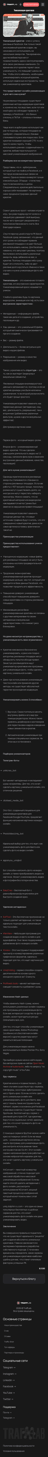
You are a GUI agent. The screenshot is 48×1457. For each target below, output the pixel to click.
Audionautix (18, 1066)
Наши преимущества (13, 1325)
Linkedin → (9, 1380)
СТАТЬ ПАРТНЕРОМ (31, 5)
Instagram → (10, 1373)
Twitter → (8, 1399)
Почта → (7, 1412)
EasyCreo (7, 890)
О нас (6, 1331)
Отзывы (7, 1336)
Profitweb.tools (10, 983)
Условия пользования (13, 1451)
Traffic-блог (9, 1341)
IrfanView (7, 933)
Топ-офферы (9, 1347)
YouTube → (9, 1392)
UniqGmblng (9, 970)
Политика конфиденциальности (18, 1445)
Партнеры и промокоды (14, 1352)
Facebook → (9, 1386)
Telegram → (9, 1367)
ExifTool (7, 916)
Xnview (6, 950)
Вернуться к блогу (24, 1279)
